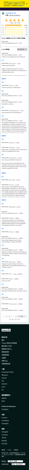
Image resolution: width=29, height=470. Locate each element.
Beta (3, 401)
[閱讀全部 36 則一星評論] (14, 34)
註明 (6, 453)
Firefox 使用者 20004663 (11, 310)
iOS (3, 381)
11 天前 (22, 110)
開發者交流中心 (7, 349)
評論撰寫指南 (6, 364)
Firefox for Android (13, 2)
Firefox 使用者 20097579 (11, 120)
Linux (3, 387)
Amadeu (13, 262)
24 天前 (18, 207)
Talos (12, 184)
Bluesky (4, 441)
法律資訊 (16, 450)
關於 (3, 340)
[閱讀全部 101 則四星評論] (14, 27)
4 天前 (20, 55)
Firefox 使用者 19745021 (10, 289)
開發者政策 (5, 352)
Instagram (5, 432)
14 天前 (17, 142)
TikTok (4, 438)
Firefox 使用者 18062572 (10, 43)
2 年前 (20, 43)
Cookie (9, 450)
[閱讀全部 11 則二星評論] (14, 32)
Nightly (4, 398)
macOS (4, 378)
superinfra (14, 158)
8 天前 (20, 102)
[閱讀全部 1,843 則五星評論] (14, 25)
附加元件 (4, 337)
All (2, 390)
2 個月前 (20, 289)
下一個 (21, 316)
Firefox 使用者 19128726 (10, 238)
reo (12, 278)
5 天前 (18, 63)
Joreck (13, 180)
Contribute (5, 420)
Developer (5, 423)
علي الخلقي (16, 274)
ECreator (13, 63)
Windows (5, 375)
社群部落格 (5, 355)
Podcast (4, 443)
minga (12, 142)
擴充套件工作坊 (7, 346)
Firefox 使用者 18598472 (11, 102)
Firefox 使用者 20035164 (10, 250)
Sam (12, 85)
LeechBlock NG (10, 13)
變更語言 (4, 461)
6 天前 (20, 95)
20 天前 (18, 180)
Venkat (13, 147)
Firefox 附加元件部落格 (9, 343)
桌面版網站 (20, 5)
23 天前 (17, 184)
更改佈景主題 (5, 464)
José (12, 231)
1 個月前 (21, 213)
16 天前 (20, 158)
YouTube (4, 435)
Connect (4, 417)
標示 (3, 60)
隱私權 (3, 450)
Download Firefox (8, 372)
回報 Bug (5, 361)
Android (4, 384)
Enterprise (5, 409)
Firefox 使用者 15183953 (10, 55)
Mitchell (13, 207)
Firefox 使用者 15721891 (10, 299)
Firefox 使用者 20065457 (11, 213)
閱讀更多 (4, 78)
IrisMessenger (15, 110)
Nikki (12, 218)
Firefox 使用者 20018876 (11, 95)
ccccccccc (14, 304)
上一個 (8, 316)
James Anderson (14, 15)
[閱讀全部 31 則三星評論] (14, 29)
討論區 (4, 358)
